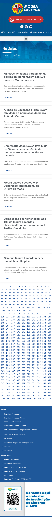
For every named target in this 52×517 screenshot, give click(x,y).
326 (8, 377)
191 (33, 335)
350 (28, 383)
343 (44, 380)
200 (28, 338)
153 (44, 323)
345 (2, 383)
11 (33, 286)
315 (2, 374)
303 (44, 368)
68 (2, 302)
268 (18, 359)
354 (49, 383)
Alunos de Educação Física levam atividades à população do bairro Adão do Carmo (25, 113)
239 (23, 350)
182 (39, 332)
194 (49, 335)
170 (28, 329)
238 (18, 350)
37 (34, 292)
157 (13, 326)
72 (18, 302)
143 (44, 320)
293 (44, 365)
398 (18, 398)
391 (33, 395)
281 (33, 362)
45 (14, 296)
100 (28, 308)
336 (8, 380)
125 (2, 317)
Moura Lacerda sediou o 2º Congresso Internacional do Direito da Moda (21, 185)
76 (34, 302)
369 (23, 389)
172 (39, 329)
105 (3, 311)
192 (39, 335)
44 (10, 296)
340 (28, 380)
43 (6, 296)
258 (18, 356)
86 (22, 305)
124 (49, 314)
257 (13, 356)
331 (33, 377)
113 (44, 311)
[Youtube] (30, 26)
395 (3, 398)
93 (50, 305)
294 (49, 365)
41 (50, 292)
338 (18, 380)
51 (38, 296)
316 (8, 374)
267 (13, 359)
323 (44, 374)
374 (49, 389)
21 (22, 289)
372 (39, 389)
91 (42, 305)
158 (18, 326)
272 (39, 359)
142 (39, 320)
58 (14, 299)
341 (33, 380)
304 (49, 368)
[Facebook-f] (21, 26)
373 (44, 389)
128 (18, 317)
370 (28, 389)
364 (49, 386)
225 (2, 347)
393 (44, 395)
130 (28, 317)
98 (19, 308)
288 (18, 365)
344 (49, 380)
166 (8, 329)
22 (26, 289)
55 (2, 299)
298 (18, 368)
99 (23, 308)
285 (2, 365)
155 (2, 326)
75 (30, 302)
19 (14, 289)
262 (39, 356)
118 (18, 314)
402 (39, 398)
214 (49, 341)
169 (23, 329)
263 (44, 356)
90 (38, 305)
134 (49, 317)
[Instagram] (26, 26)
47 (22, 296)
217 (13, 344)
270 (28, 359)
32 (14, 292)
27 (46, 289)
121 (33, 314)
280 (28, 362)
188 (18, 335)
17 (6, 289)
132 (39, 317)
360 (28, 386)
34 (22, 292)
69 (6, 302)
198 (18, 338)
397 (13, 398)
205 (3, 341)
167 (13, 329)
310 (28, 371)
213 (44, 341)
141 (33, 320)
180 (28, 332)
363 (44, 386)
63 (34, 299)
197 (13, 338)
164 (49, 326)
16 (2, 289)
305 (3, 371)
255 (2, 356)
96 (11, 308)
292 (39, 365)
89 (34, 305)
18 (10, 289)
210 (28, 341)
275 (2, 362)
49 (30, 296)
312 (39, 371)
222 (39, 344)
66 (46, 299)
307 (13, 371)
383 (44, 392)
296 (8, 368)
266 (8, 359)
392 (39, 395)
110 (29, 311)
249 (23, 353)
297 (13, 368)
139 (23, 320)
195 (2, 338)
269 (23, 359)
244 (49, 350)
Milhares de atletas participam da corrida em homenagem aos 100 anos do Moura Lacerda (25, 76)
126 (8, 317)
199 (23, 338)
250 (28, 353)
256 (8, 356)
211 (33, 341)
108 (18, 311)
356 (8, 386)
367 (13, 389)
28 (50, 289)
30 (6, 292)
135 (2, 320)
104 (48, 308)
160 (28, 326)
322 (39, 374)
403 (44, 398)
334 (49, 377)
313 (44, 371)
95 (7, 308)
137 (13, 320)
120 (28, 314)
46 (18, 296)
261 (33, 356)
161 (33, 326)
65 (42, 299)
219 (23, 344)
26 (42, 289)
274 (49, 359)
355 (2, 386)
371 (33, 389)
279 (23, 362)
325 (2, 377)
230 (28, 347)
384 (49, 392)
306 (8, 371)
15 (49, 286)
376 (8, 392)
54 (50, 296)
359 (23, 386)
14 (45, 286)
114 (49, 311)
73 (22, 302)
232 (39, 347)
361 (33, 386)
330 (28, 377)
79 (46, 302)
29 (2, 292)
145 (2, 323)
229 (23, 347)
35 (26, 292)
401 (34, 398)
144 (49, 320)
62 (30, 299)
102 (38, 308)
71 (14, 302)
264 (49, 356)
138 (18, 320)
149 (23, 323)
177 (13, 332)
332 (39, 377)
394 (49, 395)
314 (49, 371)
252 (39, 353)
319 (23, 374)
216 (8, 344)
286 (8, 365)
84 (14, 305)
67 (50, 299)
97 (15, 308)
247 (13, 353)
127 (13, 317)
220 (28, 344)
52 (42, 296)
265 (2, 359)
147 (13, 323)
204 (49, 338)
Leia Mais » (8, 98)
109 (23, 311)
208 (18, 341)
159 (23, 326)
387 (13, 395)
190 (28, 335)
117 (13, 314)
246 (8, 353)
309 (23, 371)
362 (39, 386)
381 (33, 392)
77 (38, 302)
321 (33, 374)
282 (39, 362)
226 (8, 347)
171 (33, 329)
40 (46, 292)
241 (33, 350)
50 (34, 296)
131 (33, 317)
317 (13, 374)
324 (49, 374)
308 (18, 371)
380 (28, 392)
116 (8, 314)
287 (13, 365)
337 (13, 380)
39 (42, 292)
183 (44, 332)
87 (26, 305)
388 (18, 395)
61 (26, 299)
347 (13, 383)
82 (6, 305)
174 (49, 329)
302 (39, 368)
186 (8, 335)
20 (18, 289)
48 (26, 296)
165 (2, 329)
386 (8, 395)
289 (23, 365)
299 (23, 368)
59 (18, 299)
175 (2, 332)
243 (44, 350)
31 (10, 292)
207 (13, 341)
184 (49, 332)
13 (41, 286)
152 (39, 323)
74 (26, 302)
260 (28, 356)
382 (39, 392)
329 (23, 377)
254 (49, 353)
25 (38, 289)
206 (8, 341)
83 (10, 305)
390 (28, 395)
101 (33, 308)
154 (49, 323)
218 (18, 344)
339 (23, 380)
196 (8, 338)
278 (18, 362)
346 (8, 383)
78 (42, 302)
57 (10, 299)
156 (8, 326)
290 (28, 365)
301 (33, 368)
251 (33, 353)
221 (33, 344)
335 (2, 380)
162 (39, 326)
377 (13, 392)
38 (38, 292)
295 (2, 368)
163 (44, 326)
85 (18, 305)
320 (28, 374)
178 (18, 332)
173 (44, 329)
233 (44, 347)
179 (23, 332)
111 (33, 311)
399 (23, 398)
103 (43, 308)
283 (44, 362)
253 (44, 353)
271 (33, 359)
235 (2, 350)
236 (8, 350)
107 (13, 311)
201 (33, 338)
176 (8, 332)
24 (34, 289)
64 (38, 299)
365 (2, 389)
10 (29, 286)
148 (18, 323)
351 (33, 383)
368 (18, 389)
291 (33, 365)
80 (50, 302)
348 (18, 383)
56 (6, 299)
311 (33, 371)
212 (39, 341)
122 (38, 314)
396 (8, 398)
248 (18, 353)
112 (39, 311)
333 (44, 377)
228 (18, 347)
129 (23, 317)
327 (13, 377)
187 (13, 335)
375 (2, 392)
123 (44, 314)
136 (8, 320)
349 (23, 383)
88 (30, 305)
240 (28, 350)
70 (10, 302)
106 (8, 311)
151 (33, 323)
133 (44, 317)
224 (49, 344)
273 (44, 359)
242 (39, 350)
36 (30, 292)
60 (22, 299)
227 (13, 347)
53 (46, 296)
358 (18, 386)
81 (2, 305)
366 (8, 389)
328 (18, 377)
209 (23, 341)
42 (2, 296)
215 (2, 344)
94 (3, 308)
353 (44, 383)
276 (8, 362)
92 (46, 305)
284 (49, 362)
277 (13, 362)
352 (39, 383)
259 (23, 356)
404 (49, 398)
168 (18, 329)
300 (28, 368)
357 (13, 386)
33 (18, 292)
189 (23, 335)
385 (2, 395)
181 (33, 332)
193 (44, 335)
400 (29, 398)
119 (23, 314)
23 (30, 289)
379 (23, 392)
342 (39, 380)
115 (3, 314)
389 (23, 395)
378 (18, 392)
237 (13, 350)
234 (49, 347)
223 (44, 344)
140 (28, 320)
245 (2, 353)
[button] (26, 38)
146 (8, 323)
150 (28, 323)
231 (33, 347)
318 (18, 374)
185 (2, 335)
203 (44, 338)
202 (39, 338)
